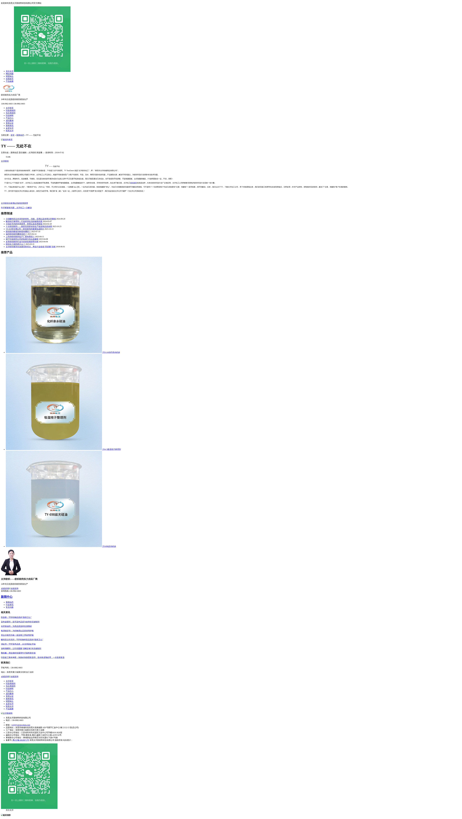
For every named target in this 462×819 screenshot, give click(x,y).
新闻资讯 (9, 126)
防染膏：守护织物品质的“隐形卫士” (16, 617)
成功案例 (9, 121)
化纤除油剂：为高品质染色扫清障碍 (16, 626)
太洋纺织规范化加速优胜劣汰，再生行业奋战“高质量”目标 (31, 247)
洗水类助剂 (10, 113)
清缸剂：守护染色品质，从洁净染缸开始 (18, 644)
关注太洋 (9, 71)
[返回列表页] (7, 140)
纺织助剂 (133, 183)
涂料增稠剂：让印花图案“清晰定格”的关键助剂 (21, 648)
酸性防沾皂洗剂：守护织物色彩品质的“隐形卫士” (22, 640)
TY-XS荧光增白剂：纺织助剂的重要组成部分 (25, 229)
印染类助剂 (10, 110)
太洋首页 (9, 108)
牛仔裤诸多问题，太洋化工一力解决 (16, 208)
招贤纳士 (9, 76)
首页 (12, 135)
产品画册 (9, 81)
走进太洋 (9, 128)
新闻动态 (20, 135)
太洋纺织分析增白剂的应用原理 (14, 203)
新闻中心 (7, 596)
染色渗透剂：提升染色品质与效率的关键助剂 (20, 622)
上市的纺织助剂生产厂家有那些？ (20, 237)
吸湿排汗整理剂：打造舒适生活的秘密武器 (24, 221)
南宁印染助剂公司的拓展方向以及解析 (22, 239)
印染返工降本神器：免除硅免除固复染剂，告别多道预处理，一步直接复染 (32, 657)
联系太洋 (9, 131)
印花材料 (9, 115)
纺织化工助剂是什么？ (15, 244)
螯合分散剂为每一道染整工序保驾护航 (17, 635)
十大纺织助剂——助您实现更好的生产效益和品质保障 (29, 226)
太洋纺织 (5, 161)
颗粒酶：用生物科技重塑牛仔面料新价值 (18, 653)
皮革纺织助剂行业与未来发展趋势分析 (22, 242)
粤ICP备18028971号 (20, 740)
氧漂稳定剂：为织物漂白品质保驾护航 (17, 631)
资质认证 (9, 123)
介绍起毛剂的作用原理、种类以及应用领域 (24, 224)
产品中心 (9, 118)
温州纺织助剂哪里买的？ (16, 234)
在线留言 (9, 79)
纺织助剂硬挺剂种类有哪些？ (18, 231)
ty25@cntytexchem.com (21, 725)
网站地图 (9, 74)
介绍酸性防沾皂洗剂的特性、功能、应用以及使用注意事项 (31, 219)
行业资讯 (9, 605)
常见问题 (9, 607)
